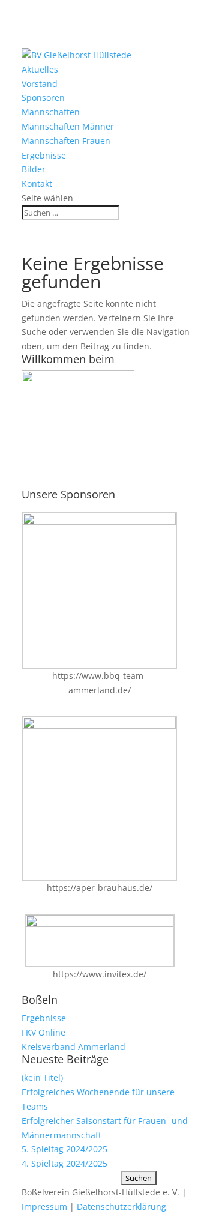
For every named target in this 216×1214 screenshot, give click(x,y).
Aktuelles (40, 69)
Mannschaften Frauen (66, 140)
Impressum (44, 1206)
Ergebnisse (44, 155)
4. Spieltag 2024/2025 (64, 1163)
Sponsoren (43, 97)
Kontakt (37, 183)
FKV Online (43, 1032)
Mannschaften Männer (68, 126)
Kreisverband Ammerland (73, 1046)
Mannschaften (51, 112)
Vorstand (40, 83)
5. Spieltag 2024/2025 (64, 1149)
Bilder (34, 169)
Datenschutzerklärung (121, 1206)
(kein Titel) (42, 1077)
